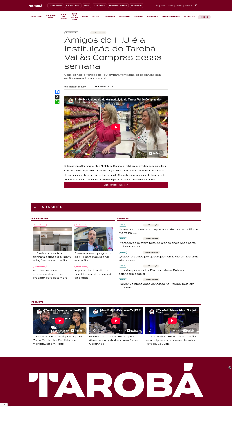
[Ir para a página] (196, 5)
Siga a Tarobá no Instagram (116, 185)
